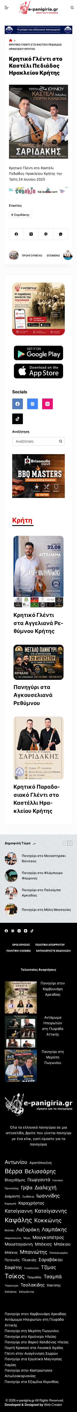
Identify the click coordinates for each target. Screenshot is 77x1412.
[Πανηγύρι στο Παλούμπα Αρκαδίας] (11, 892)
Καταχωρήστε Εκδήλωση (53, 950)
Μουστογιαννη (19, 1244)
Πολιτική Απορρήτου (50, 944)
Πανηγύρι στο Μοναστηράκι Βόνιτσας (44, 858)
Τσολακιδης (33, 1285)
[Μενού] (7, 7)
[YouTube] (25, 930)
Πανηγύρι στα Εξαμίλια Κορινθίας (32, 1381)
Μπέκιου (62, 1244)
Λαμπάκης (54, 1229)
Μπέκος (11, 1253)
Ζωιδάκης (28, 1196)
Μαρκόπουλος (13, 1238)
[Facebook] (16, 234)
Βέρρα (13, 1171)
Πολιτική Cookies (18, 950)
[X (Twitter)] (31, 234)
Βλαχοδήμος (15, 1180)
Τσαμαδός (34, 1277)
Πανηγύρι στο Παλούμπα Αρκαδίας (41, 892)
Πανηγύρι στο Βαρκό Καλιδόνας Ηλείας (37, 1342)
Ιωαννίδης (48, 1196)
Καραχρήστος (31, 1203)
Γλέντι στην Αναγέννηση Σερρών (31, 1353)
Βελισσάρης (40, 1171)
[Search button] (60, 441)
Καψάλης (18, 1220)
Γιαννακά (57, 1180)
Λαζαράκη (28, 1229)
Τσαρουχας (11, 1285)
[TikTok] (17, 418)
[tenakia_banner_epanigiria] (38, 190)
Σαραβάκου (50, 1259)
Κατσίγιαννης (51, 1211)
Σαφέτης (13, 1267)
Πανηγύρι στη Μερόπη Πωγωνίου (53, 1057)
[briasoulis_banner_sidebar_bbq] (38, 476)
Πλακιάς (29, 1260)
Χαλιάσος (11, 1291)
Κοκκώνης (48, 1220)
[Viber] (45, 234)
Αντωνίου (16, 1162)
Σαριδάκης (20, 214)
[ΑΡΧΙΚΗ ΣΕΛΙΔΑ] (10, 40)
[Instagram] (47, 404)
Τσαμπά (53, 1276)
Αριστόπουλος (41, 1163)
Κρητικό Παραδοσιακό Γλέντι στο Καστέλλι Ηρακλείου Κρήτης (36, 799)
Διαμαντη (12, 1196)
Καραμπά (10, 1203)
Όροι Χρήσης (21, 944)
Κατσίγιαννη (19, 1211)
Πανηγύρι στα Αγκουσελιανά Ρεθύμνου (32, 695)
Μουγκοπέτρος (48, 1237)
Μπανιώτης (33, 1252)
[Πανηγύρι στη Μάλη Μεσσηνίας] (11, 910)
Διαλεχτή (45, 1187)
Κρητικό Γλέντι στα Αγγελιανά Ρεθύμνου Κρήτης (38, 623)
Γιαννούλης (12, 1188)
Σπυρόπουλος (31, 1268)
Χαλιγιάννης (26, 1291)
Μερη (27, 1238)
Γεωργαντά (38, 1179)
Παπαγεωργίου (58, 1252)
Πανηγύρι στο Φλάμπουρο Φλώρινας (42, 875)
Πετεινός (12, 1260)
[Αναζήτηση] (72, 7)
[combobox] (35, 441)
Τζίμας (48, 1267)
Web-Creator (53, 1404)
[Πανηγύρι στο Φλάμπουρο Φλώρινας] (11, 875)
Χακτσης (54, 1285)
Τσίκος (15, 1276)
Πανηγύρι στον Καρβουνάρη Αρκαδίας (53, 989)
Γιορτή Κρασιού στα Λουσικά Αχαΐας (34, 1347)
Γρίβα (27, 1187)
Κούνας (9, 1230)
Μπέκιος (43, 1244)
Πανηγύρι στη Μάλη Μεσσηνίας (46, 910)
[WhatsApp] (60, 234)
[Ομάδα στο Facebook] (32, 404)
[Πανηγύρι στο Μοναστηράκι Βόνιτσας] (11, 858)
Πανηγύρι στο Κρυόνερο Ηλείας (30, 1336)
